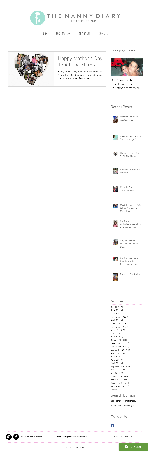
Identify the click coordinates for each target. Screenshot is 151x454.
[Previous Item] (115, 67)
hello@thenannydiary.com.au (75, 436)
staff (120, 405)
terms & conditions (75, 447)
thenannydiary (130, 405)
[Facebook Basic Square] (112, 425)
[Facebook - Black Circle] (16, 437)
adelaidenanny (117, 401)
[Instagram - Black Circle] (9, 437)
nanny (113, 405)
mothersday (130, 401)
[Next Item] (138, 67)
